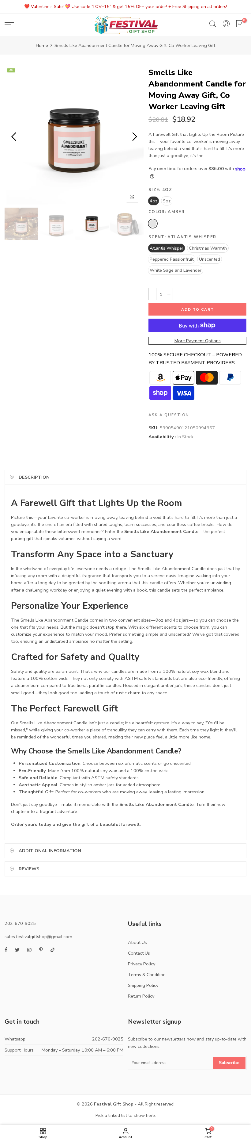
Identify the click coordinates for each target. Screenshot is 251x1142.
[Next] (134, 136)
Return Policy (141, 996)
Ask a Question (168, 414)
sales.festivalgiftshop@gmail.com (38, 936)
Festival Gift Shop (113, 1104)
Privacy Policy (141, 964)
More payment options (197, 341)
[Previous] (14, 136)
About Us (137, 942)
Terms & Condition (147, 974)
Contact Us (139, 953)
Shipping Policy (143, 985)
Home (42, 45)
